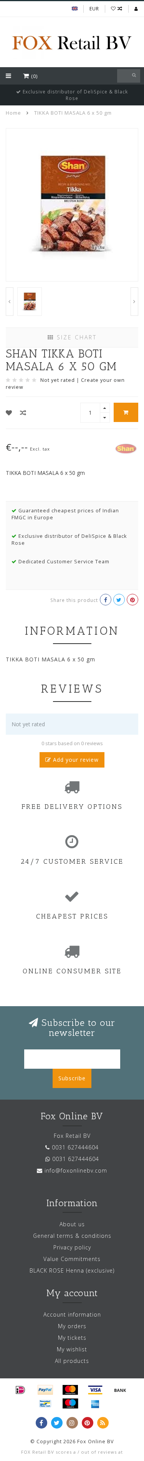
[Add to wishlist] (9, 412)
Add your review (75, 759)
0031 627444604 (75, 1147)
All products (72, 1360)
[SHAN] (126, 447)
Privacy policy (72, 1247)
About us (72, 1224)
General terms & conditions (72, 1235)
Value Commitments (72, 1259)
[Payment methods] (20, 1390)
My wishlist (72, 1349)
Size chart (75, 337)
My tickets (72, 1337)
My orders (72, 1326)
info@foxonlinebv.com (76, 1170)
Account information (72, 1314)
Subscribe (72, 1078)
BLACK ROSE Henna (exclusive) (72, 1270)
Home (13, 112)
